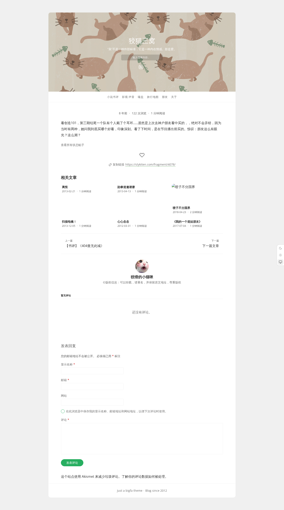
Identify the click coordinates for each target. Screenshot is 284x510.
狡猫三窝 (142, 40)
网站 (64, 396)
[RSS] (140, 67)
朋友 (165, 97)
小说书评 (113, 97)
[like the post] (142, 155)
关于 (174, 97)
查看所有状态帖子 (72, 145)
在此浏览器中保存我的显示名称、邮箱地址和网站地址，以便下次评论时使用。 (117, 411)
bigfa (129, 491)
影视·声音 (128, 97)
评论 (65, 420)
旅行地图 (153, 97)
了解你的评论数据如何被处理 (143, 476)
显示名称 (68, 364)
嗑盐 (141, 97)
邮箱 (65, 380)
